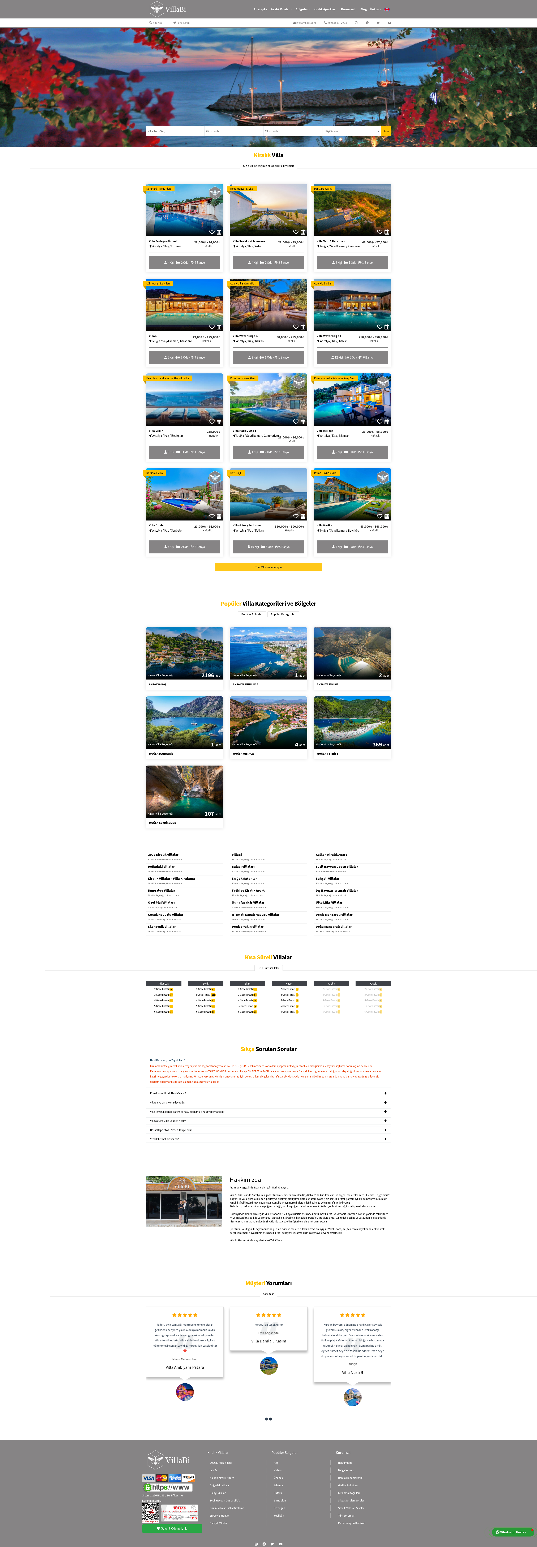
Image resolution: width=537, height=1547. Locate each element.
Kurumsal (348, 9)
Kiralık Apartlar (324, 9)
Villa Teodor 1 (352, 1367)
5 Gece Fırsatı (163, 1006)
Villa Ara (157, 23)
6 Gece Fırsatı (163, 1012)
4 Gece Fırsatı (163, 1000)
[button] (266, 1419)
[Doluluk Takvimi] (219, 232)
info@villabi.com (306, 23)
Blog (363, 9)
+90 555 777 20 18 (337, 23)
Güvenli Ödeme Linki (173, 1528)
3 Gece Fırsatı (163, 995)
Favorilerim (183, 23)
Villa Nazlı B (268, 1372)
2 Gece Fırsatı (163, 989)
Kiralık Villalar (280, 9)
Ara (386, 131)
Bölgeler (302, 9)
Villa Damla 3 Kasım (184, 1341)
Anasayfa (260, 9)
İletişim (375, 9)
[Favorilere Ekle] (212, 232)
